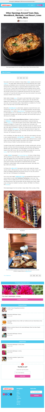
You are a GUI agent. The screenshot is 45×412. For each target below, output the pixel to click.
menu (15, 98)
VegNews (6, 83)
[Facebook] (6, 394)
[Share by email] (23, 78)
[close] (44, 1)
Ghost (25, 409)
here (12, 111)
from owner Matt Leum (23, 155)
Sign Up (18, 404)
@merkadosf (16, 129)
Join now (36, 395)
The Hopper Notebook (19, 397)
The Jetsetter (19, 400)
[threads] (11, 394)
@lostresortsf (28, 271)
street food (10, 122)
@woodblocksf (21, 111)
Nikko (34, 409)
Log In (32, 5)
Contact (18, 402)
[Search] (28, 5)
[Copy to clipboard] (27, 78)
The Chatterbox (7, 275)
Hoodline (32, 137)
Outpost (28, 409)
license (5, 151)
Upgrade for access (22, 299)
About (18, 392)
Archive (18, 393)
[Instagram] (4, 394)
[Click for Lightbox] (22, 209)
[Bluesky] (9, 394)
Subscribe (39, 5)
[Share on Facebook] (18, 78)
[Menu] (43, 5)
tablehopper (15, 409)
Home (18, 390)
